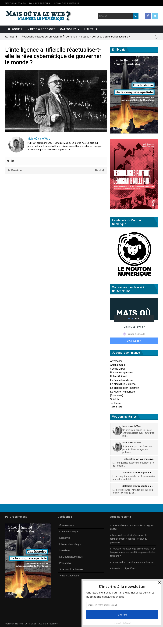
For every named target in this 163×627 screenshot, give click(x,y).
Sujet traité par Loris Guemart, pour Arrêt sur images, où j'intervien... (137, 449)
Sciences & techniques (71, 569)
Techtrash (115, 403)
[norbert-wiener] (56, 131)
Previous (16, 170)
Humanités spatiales (121, 372)
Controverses (66, 525)
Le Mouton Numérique (66, 3)
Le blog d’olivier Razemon (124, 387)
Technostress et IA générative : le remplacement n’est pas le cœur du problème (128, 539)
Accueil (17, 29)
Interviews (64, 550)
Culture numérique (68, 531)
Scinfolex (115, 399)
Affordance (116, 361)
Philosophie (65, 563)
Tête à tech (116, 406)
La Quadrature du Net (122, 380)
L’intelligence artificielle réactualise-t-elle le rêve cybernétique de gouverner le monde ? (53, 56)
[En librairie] (134, 132)
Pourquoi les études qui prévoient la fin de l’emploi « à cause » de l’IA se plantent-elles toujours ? (76, 36)
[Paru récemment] (28, 597)
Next (98, 170)
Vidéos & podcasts (41, 29)
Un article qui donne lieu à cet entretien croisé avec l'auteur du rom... (138, 433)
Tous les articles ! (40, 3)
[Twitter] (8, 161)
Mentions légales (15, 3)
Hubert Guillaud (118, 376)
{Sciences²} (116, 395)
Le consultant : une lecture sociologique (133, 562)
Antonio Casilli (118, 364)
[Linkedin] (12, 161)
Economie (64, 537)
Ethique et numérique (70, 544)
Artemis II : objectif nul (123, 568)
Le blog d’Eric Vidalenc (122, 384)
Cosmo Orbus (117, 368)
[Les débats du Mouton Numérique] (134, 277)
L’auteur (90, 29)
